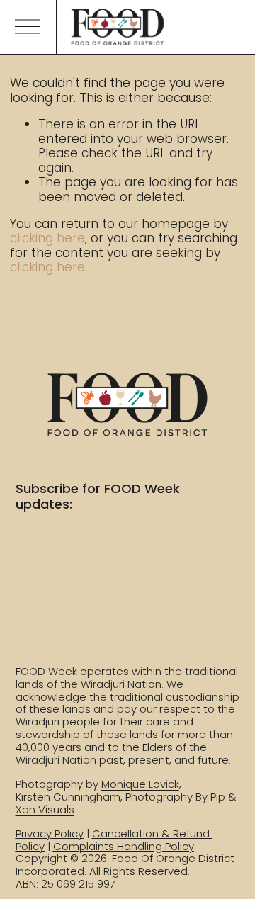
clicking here (47, 238)
